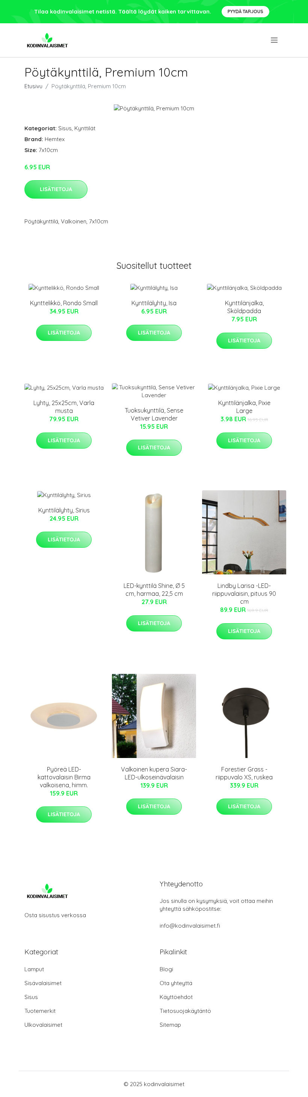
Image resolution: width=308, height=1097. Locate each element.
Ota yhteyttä (176, 983)
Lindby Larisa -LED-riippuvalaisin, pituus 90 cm (244, 593)
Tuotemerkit (40, 1010)
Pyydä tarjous (245, 11)
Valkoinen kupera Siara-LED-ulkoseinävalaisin (154, 773)
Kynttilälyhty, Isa (154, 303)
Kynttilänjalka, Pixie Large (244, 406)
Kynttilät (84, 128)
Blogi (166, 969)
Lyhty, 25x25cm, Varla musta (63, 406)
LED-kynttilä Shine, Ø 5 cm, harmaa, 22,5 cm (154, 589)
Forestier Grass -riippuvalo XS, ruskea (244, 773)
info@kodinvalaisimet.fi (190, 925)
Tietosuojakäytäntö (185, 1010)
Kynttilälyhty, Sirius (64, 510)
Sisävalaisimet (43, 983)
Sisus (65, 128)
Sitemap (170, 1024)
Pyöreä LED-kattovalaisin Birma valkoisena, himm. (64, 777)
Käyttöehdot (176, 997)
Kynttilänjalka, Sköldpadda (244, 307)
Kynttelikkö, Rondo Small (64, 303)
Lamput (34, 969)
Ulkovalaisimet (43, 1024)
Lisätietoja (56, 189)
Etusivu (33, 86)
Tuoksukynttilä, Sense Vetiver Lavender (154, 414)
